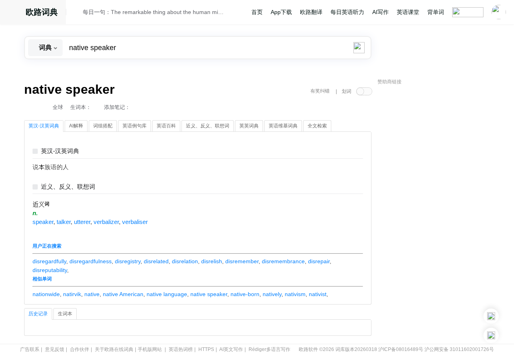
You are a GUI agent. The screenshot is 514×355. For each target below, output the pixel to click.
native (92, 294)
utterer (82, 222)
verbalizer (106, 222)
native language (167, 294)
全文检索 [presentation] (317, 126)
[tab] (43, 126)
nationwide (46, 294)
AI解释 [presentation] (76, 126)
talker (64, 222)
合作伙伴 (79, 349)
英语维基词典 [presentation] (283, 126)
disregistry (128, 261)
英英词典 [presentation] (249, 126)
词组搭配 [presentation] (102, 126)
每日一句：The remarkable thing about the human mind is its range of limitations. (153, 12)
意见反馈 (54, 349)
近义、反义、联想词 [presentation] (207, 126)
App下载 (281, 12)
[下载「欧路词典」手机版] (491, 316)
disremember (242, 261)
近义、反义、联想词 (68, 187)
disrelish (211, 261)
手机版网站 (150, 349)
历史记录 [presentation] (38, 314)
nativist (317, 294)
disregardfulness (90, 261)
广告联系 (29, 349)
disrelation (185, 261)
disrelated (156, 261)
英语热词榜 (181, 349)
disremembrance (283, 261)
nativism (295, 294)
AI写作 (380, 12)
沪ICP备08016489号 (400, 349)
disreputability (50, 270)
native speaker (208, 294)
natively (272, 294)
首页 (257, 12)
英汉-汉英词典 (60, 151)
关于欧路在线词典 (114, 349)
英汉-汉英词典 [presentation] (44, 126)
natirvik (72, 294)
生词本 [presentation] (65, 314)
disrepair (319, 261)
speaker (43, 222)
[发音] (77, 13)
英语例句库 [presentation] (134, 126)
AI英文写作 (231, 349)
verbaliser (135, 222)
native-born (244, 294)
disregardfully (49, 261)
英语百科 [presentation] (166, 126)
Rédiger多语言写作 (269, 349)
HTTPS (206, 349)
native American (123, 294)
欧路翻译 (311, 12)
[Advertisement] (437, 210)
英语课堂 (408, 12)
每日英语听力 (347, 12)
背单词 (435, 12)
